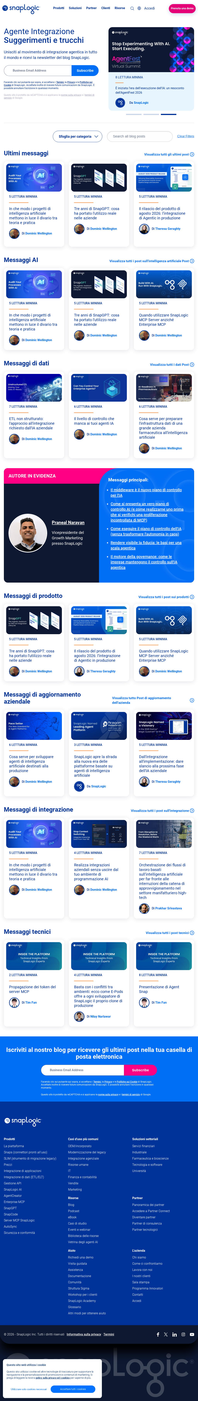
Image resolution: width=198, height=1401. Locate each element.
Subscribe (85, 71)
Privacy (71, 82)
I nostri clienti (141, 1276)
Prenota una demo (182, 8)
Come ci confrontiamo (147, 1263)
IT (69, 1171)
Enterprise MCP (14, 1202)
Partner (137, 1198)
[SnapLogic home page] (23, 1122)
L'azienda (138, 1250)
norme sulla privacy (71, 95)
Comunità (82, 1282)
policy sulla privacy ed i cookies (53, 1377)
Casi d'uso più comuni (83, 1139)
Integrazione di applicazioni (22, 1171)
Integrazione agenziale (83, 1158)
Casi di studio (77, 1223)
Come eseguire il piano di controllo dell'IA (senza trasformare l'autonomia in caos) (146, 531)
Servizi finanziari (143, 1146)
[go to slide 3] (168, 114)
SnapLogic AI (13, 1189)
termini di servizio (131, 1094)
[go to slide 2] (151, 114)
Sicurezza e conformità (19, 1233)
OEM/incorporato (79, 1146)
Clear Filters (185, 136)
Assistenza (83, 1270)
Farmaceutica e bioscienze (150, 1158)
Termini (60, 82)
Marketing (75, 1189)
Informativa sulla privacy (84, 1334)
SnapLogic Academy (82, 1301)
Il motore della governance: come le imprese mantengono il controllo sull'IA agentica (144, 562)
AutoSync (10, 1226)
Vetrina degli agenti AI (83, 1242)
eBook (72, 1217)
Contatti (137, 1294)
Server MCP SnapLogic (19, 1220)
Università (139, 1171)
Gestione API (12, 1183)
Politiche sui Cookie (127, 1081)
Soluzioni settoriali (145, 1139)
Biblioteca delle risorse (83, 1236)
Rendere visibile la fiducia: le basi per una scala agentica (146, 545)
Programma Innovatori (147, 1288)
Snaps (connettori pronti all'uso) (25, 1152)
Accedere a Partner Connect (151, 1211)
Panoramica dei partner (148, 1205)
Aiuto (71, 1250)
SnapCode (11, 1214)
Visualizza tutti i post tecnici (167, 933)
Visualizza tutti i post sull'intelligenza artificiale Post (149, 261)
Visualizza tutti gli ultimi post (166, 154)
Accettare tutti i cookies (73, 1389)
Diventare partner (143, 1217)
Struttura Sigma (78, 1288)
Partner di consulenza (147, 1223)
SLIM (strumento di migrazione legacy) (30, 1158)
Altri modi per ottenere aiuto (87, 1313)
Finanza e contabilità (82, 1177)
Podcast (73, 1211)
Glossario (74, 1307)
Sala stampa (140, 1282)
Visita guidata (77, 1263)
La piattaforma (14, 1146)
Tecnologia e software (147, 1165)
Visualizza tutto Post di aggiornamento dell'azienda (141, 700)
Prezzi (8, 1165)
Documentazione (87, 1276)
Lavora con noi (142, 1270)
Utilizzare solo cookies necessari (29, 1389)
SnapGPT (10, 1208)
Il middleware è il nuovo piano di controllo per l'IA (146, 493)
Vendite (73, 1183)
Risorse (73, 1198)
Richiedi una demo (80, 1257)
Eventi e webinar (79, 1229)
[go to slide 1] (134, 114)
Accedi (136, 1301)
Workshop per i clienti (82, 1294)
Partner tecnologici (145, 1229)
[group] (151, 69)
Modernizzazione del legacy (87, 1152)
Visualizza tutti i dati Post (169, 365)
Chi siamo (139, 1257)
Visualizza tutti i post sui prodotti (163, 597)
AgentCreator (13, 1196)
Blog (71, 1205)
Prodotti (9, 1139)
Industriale (139, 1152)
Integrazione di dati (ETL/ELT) (24, 1177)
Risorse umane (78, 1165)
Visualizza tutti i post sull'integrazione (160, 811)
